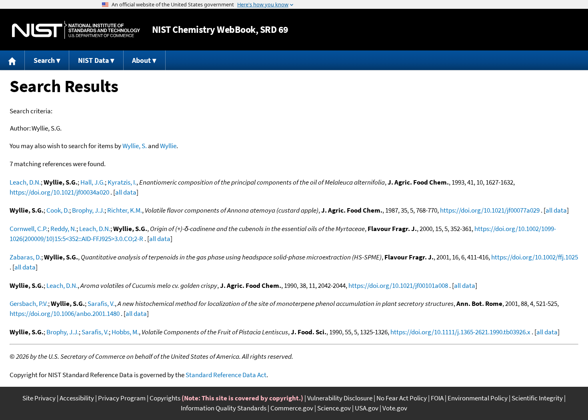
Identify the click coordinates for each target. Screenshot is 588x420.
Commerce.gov (291, 408)
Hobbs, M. (125, 332)
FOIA (437, 398)
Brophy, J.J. (88, 210)
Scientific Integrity (537, 398)
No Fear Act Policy (401, 398)
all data (125, 192)
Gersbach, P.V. (29, 303)
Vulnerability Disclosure (339, 398)
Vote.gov (394, 408)
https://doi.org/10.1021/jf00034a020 (59, 192)
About (141, 60)
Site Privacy (39, 398)
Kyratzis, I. (122, 182)
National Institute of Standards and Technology (76, 30)
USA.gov (366, 408)
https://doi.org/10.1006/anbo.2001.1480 (65, 313)
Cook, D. (57, 210)
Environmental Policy (478, 398)
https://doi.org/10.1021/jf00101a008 (398, 285)
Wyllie (168, 145)
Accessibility (77, 398)
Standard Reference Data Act (226, 374)
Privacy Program (122, 398)
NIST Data (93, 60)
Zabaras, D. (25, 257)
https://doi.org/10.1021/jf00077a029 (490, 210)
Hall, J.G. (92, 182)
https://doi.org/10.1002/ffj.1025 (534, 257)
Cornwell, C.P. (29, 228)
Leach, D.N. (25, 182)
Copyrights (165, 398)
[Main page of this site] (12, 60)
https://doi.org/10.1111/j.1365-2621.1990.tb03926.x (460, 332)
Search (44, 60)
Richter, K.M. (124, 210)
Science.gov (334, 408)
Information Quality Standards (223, 408)
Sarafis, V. (101, 303)
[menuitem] (12, 60)
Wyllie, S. (134, 145)
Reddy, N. (63, 228)
